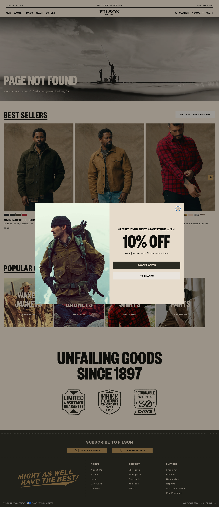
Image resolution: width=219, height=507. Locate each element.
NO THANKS (147, 275)
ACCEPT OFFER (147, 265)
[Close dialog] (178, 208)
